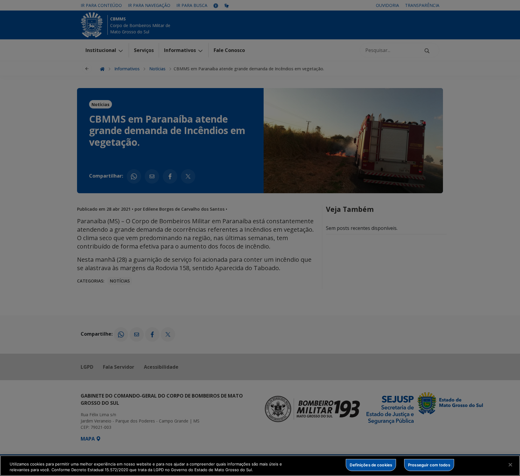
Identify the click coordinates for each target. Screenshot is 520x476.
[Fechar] (510, 464)
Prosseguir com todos (429, 464)
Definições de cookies (371, 464)
